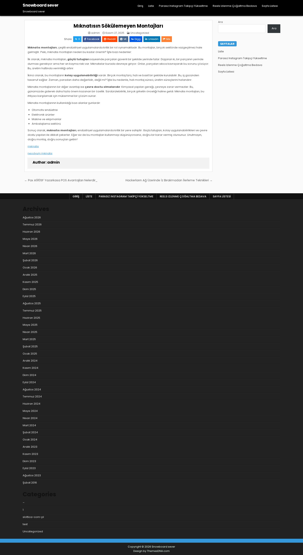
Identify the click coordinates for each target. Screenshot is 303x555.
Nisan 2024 (30, 418)
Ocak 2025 (30, 354)
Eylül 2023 (29, 468)
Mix (168, 39)
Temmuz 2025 (32, 311)
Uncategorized (139, 33)
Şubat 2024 (30, 432)
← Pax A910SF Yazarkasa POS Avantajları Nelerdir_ (60, 180)
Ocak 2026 (30, 267)
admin (95, 33)
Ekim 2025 (29, 289)
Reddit (111, 39)
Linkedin (153, 39)
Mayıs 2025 (30, 325)
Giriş (140, 6)
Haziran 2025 (31, 318)
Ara (220, 22)
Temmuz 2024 (32, 396)
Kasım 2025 (30, 282)
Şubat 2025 (30, 346)
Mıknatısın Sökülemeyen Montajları (118, 25)
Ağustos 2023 (32, 475)
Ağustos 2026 (32, 217)
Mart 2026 (29, 253)
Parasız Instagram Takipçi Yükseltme (183, 6)
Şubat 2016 (30, 483)
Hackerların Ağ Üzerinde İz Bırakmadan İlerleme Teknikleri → (169, 180)
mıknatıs (33, 146)
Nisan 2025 (30, 332)
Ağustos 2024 (32, 389)
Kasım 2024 (30, 368)
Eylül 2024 (29, 382)
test (25, 524)
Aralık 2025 (30, 275)
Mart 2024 (29, 425)
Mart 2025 (29, 339)
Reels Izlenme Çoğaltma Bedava (235, 6)
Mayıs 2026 (30, 239)
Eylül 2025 (29, 296)
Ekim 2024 (29, 375)
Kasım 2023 (30, 454)
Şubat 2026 (30, 260)
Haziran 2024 (31, 404)
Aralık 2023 (30, 447)
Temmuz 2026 (32, 224)
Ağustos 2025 (32, 303)
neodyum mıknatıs (40, 153)
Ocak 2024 (30, 439)
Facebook (93, 39)
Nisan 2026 (30, 246)
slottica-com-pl (33, 517)
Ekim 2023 (29, 461)
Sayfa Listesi (270, 6)
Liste (151, 6)
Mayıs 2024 (30, 411)
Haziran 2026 (31, 232)
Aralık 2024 (30, 361)
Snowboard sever (41, 5)
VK (125, 39)
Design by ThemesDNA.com (151, 551)
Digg (138, 39)
